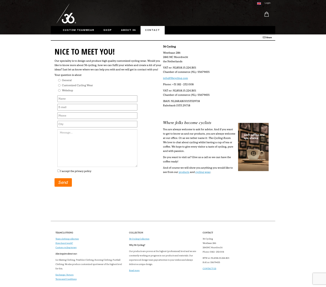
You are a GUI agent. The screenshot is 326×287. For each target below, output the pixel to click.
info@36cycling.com (175, 78)
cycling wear (202, 172)
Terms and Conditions (66, 279)
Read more (134, 270)
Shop (107, 30)
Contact (152, 30)
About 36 (128, 30)
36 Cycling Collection (139, 239)
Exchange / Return (64, 274)
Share (269, 37)
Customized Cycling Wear (77, 85)
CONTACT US (209, 268)
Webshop (67, 90)
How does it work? (64, 243)
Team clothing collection (67, 239)
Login (268, 3)
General (67, 80)
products (184, 172)
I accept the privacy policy (75, 171)
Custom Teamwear (78, 30)
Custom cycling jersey (66, 247)
